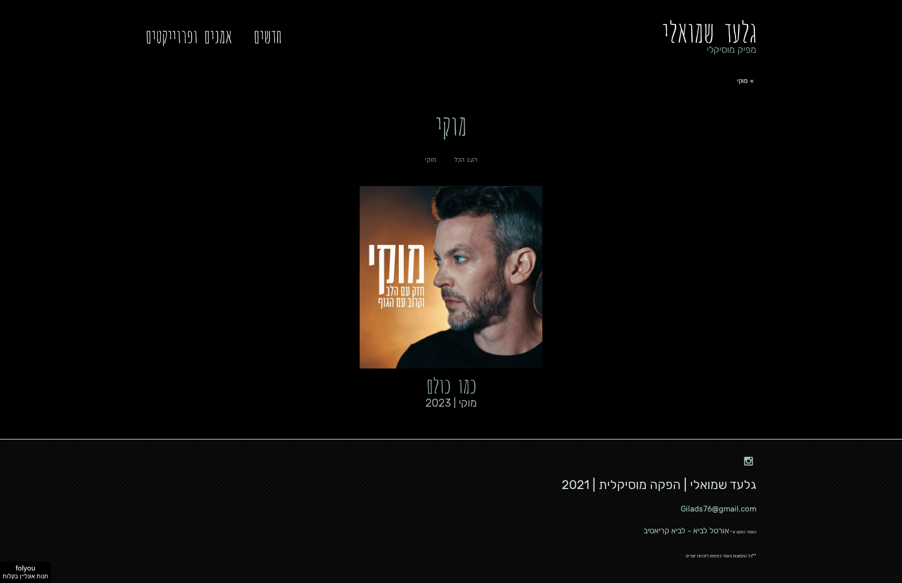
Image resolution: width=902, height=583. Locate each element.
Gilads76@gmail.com (718, 509)
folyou (25, 571)
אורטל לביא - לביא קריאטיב (686, 531)
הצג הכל (465, 159)
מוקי (430, 159)
